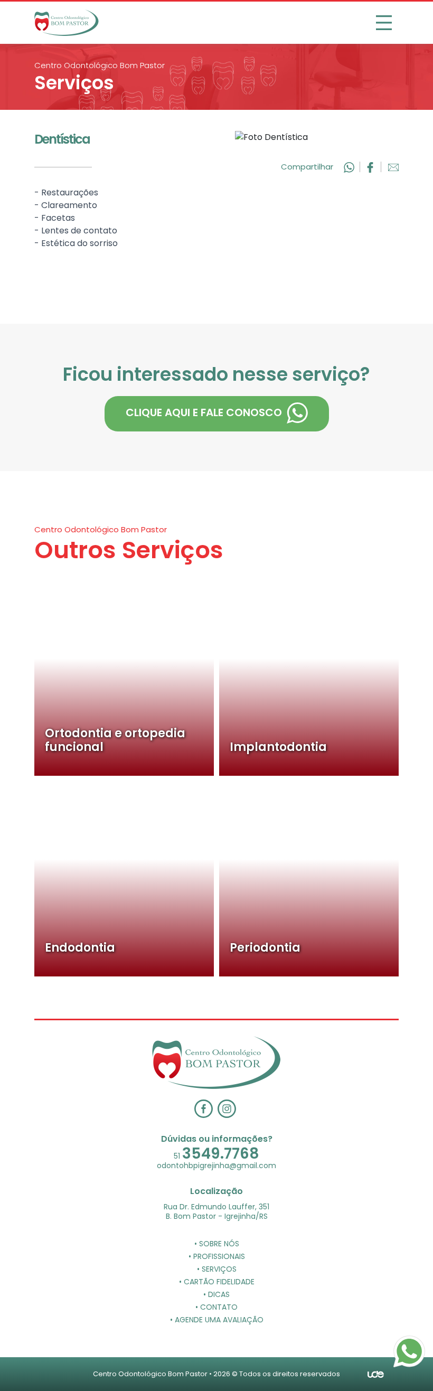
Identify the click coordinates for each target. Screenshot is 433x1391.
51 (216, 1156)
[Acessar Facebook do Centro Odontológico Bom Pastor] (206, 1108)
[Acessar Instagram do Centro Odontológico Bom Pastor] (228, 1108)
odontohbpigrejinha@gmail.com (216, 1165)
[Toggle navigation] (384, 22)
